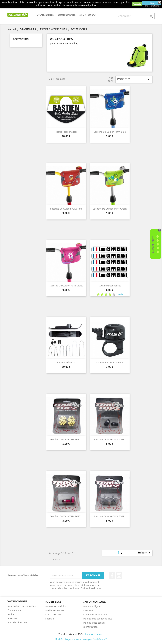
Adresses (12, 618)
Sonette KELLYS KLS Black (109, 362)
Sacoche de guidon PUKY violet (66, 285)
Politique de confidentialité (97, 618)
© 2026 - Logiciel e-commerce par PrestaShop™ (81, 638)
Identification (90, 626)
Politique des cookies (94, 622)
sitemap (49, 618)
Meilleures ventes (54, 610)
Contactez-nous (53, 614)
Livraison (88, 610)
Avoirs (10, 614)
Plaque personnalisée (66, 131)
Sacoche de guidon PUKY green (110, 208)
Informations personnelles (21, 605)
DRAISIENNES (45, 14)
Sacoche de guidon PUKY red (66, 208)
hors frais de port (94, 634)
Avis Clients (153, 244)
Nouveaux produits (55, 606)
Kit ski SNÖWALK (66, 362)
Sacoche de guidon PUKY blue (110, 131)
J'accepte (136, 4)
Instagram (119, 575)
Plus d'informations (152, 3)
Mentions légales (92, 606)
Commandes (14, 610)
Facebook (112, 575)
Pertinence (133, 79)
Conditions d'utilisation (95, 614)
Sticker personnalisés (110, 285)
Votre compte (17, 601)
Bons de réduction (17, 622)
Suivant (144, 553)
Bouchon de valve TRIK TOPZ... (66, 439)
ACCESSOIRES (20, 39)
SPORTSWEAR (87, 14)
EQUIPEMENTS (67, 14)
